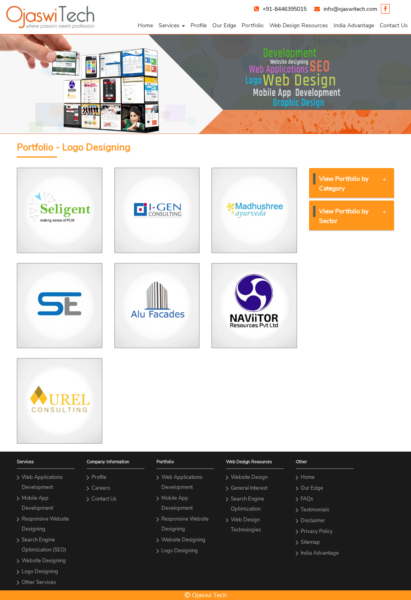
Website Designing (44, 560)
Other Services (39, 582)
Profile (199, 25)
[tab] (352, 183)
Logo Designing (40, 571)
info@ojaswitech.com (350, 9)
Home (145, 25)
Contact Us (394, 25)
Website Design (249, 477)
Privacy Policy (317, 531)
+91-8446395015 (284, 9)
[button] (172, 26)
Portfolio (253, 25)
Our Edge (224, 25)
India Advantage (354, 25)
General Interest (249, 488)
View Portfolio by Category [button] (343, 183)
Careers (101, 488)
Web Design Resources (298, 25)
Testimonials (315, 509)
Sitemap (310, 542)
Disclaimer (313, 520)
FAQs (307, 499)
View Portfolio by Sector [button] (343, 216)
